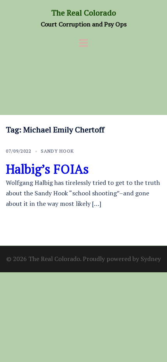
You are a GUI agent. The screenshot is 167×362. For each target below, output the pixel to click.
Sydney (151, 258)
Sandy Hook (57, 151)
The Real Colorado (83, 12)
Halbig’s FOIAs (47, 169)
